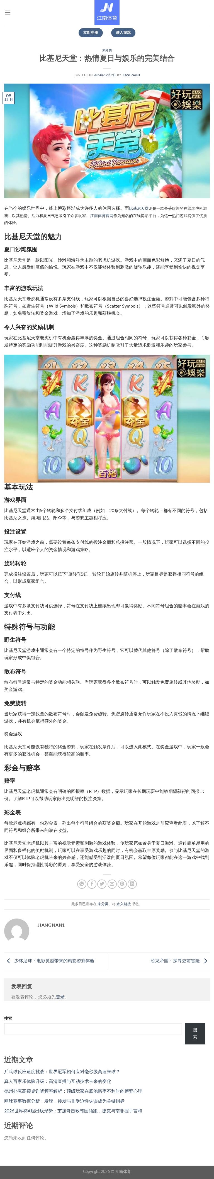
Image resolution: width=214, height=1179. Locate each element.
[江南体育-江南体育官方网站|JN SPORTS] (107, 12)
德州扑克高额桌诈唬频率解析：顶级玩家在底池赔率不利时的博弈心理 (73, 1091)
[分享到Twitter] (101, 884)
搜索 (8, 1018)
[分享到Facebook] (91, 884)
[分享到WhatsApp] (81, 884)
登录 (60, 997)
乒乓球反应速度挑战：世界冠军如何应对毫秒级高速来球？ (62, 1072)
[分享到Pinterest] (122, 884)
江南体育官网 (101, 216)
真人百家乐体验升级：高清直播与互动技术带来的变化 (57, 1081)
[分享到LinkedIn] (132, 884)
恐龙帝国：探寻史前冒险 (176, 961)
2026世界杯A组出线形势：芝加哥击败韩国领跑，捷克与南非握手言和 (73, 1111)
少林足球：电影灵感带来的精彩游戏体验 (53, 961)
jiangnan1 (131, 75)
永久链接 (123, 904)
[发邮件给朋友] (112, 884)
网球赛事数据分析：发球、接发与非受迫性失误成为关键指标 (64, 1101)
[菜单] (7, 12)
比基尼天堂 (139, 208)
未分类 (107, 50)
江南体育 (123, 1172)
